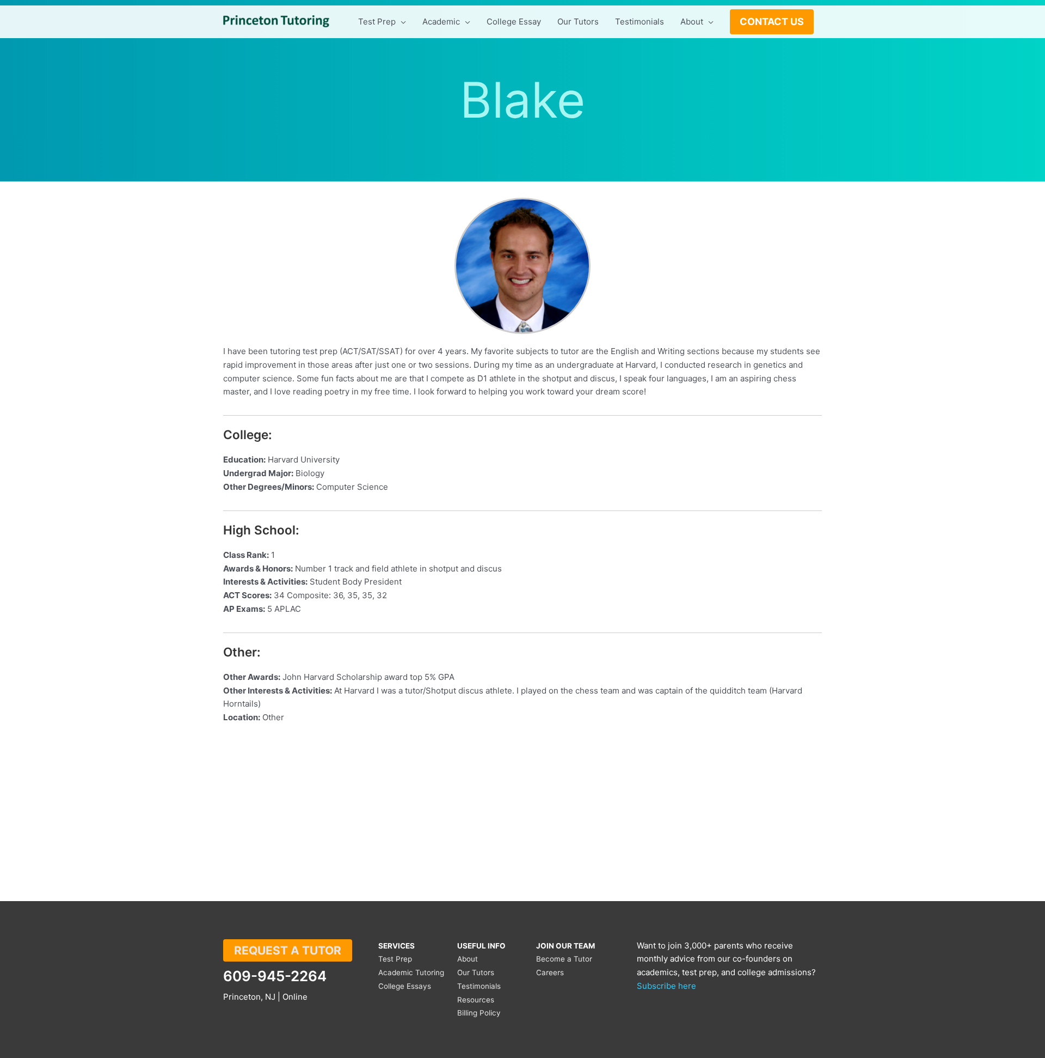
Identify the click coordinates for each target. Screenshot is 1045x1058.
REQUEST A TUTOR (287, 950)
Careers (550, 972)
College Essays (404, 986)
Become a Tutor (564, 958)
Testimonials (479, 986)
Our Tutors (475, 972)
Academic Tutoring (411, 972)
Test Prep (395, 958)
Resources (475, 999)
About (467, 958)
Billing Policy (479, 1012)
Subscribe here (666, 986)
